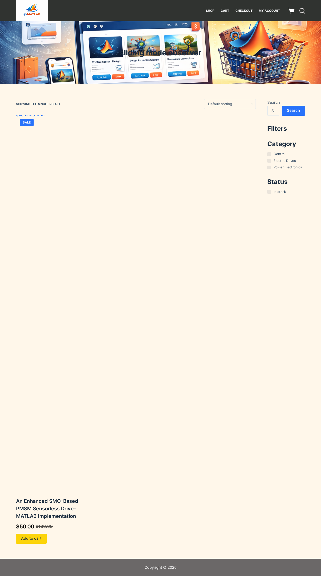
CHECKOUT (244, 11)
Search (273, 102)
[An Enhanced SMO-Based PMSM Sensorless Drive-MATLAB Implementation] (54, 303)
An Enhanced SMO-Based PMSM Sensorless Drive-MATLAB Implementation (47, 508)
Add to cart (31, 538)
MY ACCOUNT (269, 11)
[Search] (302, 11)
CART (225, 11)
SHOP (210, 11)
